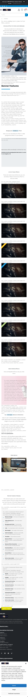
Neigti (14, 689)
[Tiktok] (6, 6)
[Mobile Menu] (1, 10)
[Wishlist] (22, 10)
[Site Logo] (7, 10)
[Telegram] (4, 6)
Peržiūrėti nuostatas (14, 693)
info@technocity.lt (4, 642)
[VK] (3, 6)
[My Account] (19, 10)
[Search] (26, 14)
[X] (1, 653)
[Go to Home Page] (1, 19)
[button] (26, 663)
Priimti (14, 685)
